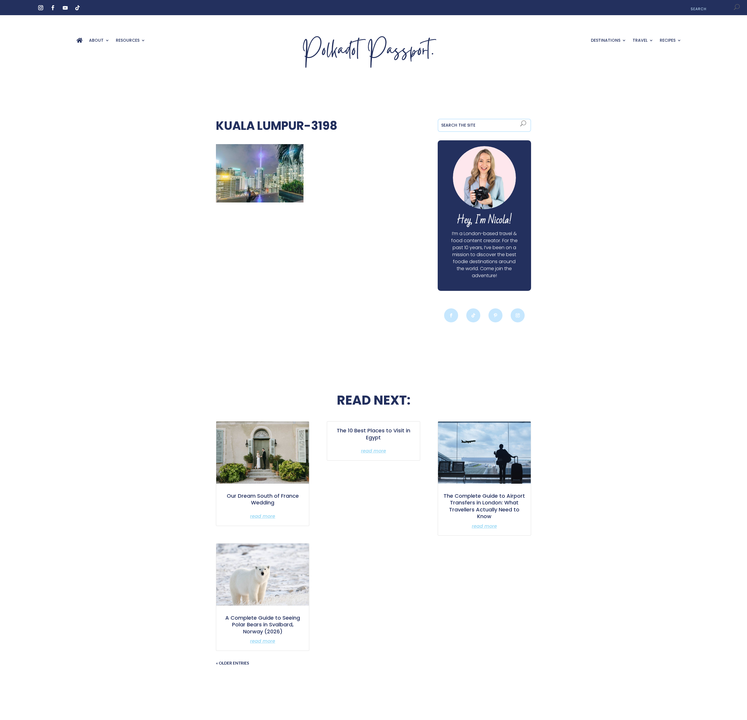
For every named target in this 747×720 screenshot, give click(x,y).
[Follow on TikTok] (77, 8)
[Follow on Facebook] (53, 8)
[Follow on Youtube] (65, 8)
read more (262, 516)
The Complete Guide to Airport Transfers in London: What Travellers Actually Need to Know (484, 506)
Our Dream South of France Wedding (263, 499)
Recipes (668, 40)
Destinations (605, 40)
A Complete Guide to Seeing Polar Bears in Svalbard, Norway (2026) (262, 624)
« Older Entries (232, 662)
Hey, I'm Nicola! (484, 220)
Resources (127, 40)
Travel (640, 40)
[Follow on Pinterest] (495, 315)
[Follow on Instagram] (41, 8)
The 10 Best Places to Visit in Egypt (373, 434)
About (96, 40)
